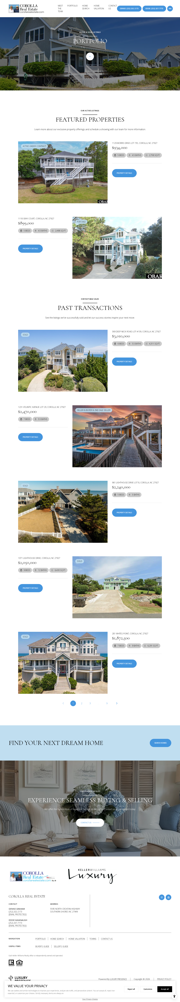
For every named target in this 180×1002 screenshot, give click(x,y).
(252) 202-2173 (15, 911)
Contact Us (112, 7)
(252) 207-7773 (15, 923)
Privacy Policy (164, 979)
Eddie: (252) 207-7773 (154, 8)
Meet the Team (60, 8)
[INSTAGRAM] (162, 897)
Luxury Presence (118, 979)
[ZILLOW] (168, 897)
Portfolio (72, 5)
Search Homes (160, 743)
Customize (148, 989)
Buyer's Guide (42, 946)
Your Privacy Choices (90, 999)
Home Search (85, 7)
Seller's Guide (61, 946)
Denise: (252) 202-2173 (129, 8)
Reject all (131, 989)
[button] (90, 823)
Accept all (165, 989)
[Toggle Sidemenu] (170, 8)
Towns (93, 938)
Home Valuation (99, 7)
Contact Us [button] (107, 938)
